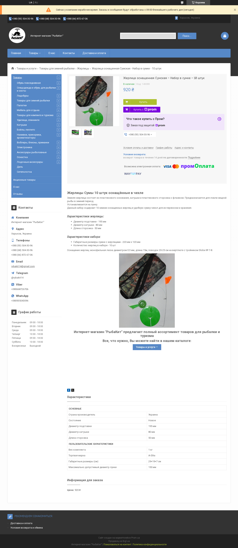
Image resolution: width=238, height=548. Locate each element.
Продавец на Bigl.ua (119, 541)
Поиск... (187, 36)
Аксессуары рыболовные (31, 152)
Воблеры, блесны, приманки (33, 142)
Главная (16, 53)
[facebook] (68, 390)
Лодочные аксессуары (30, 162)
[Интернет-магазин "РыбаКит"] (16, 36)
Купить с (139, 109)
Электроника (24, 147)
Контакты (69, 53)
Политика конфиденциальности (150, 544)
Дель (20, 166)
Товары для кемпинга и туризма (35, 115)
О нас (51, 53)
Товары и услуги (26, 68)
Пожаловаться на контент (117, 544)
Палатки (22, 105)
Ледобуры (23, 95)
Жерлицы (83, 68)
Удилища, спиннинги (28, 120)
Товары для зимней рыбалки (57, 68)
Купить (143, 101)
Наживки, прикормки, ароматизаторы (29, 136)
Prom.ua (135, 537)
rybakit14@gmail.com (23, 266)
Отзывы (18, 194)
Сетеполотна (24, 171)
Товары (33, 53)
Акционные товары (24, 179)
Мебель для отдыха (28, 110)
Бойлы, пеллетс (26, 129)
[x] (72, 390)
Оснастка (22, 157)
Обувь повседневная (29, 82)
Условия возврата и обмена (26, 527)
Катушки (22, 124)
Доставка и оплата (94, 53)
